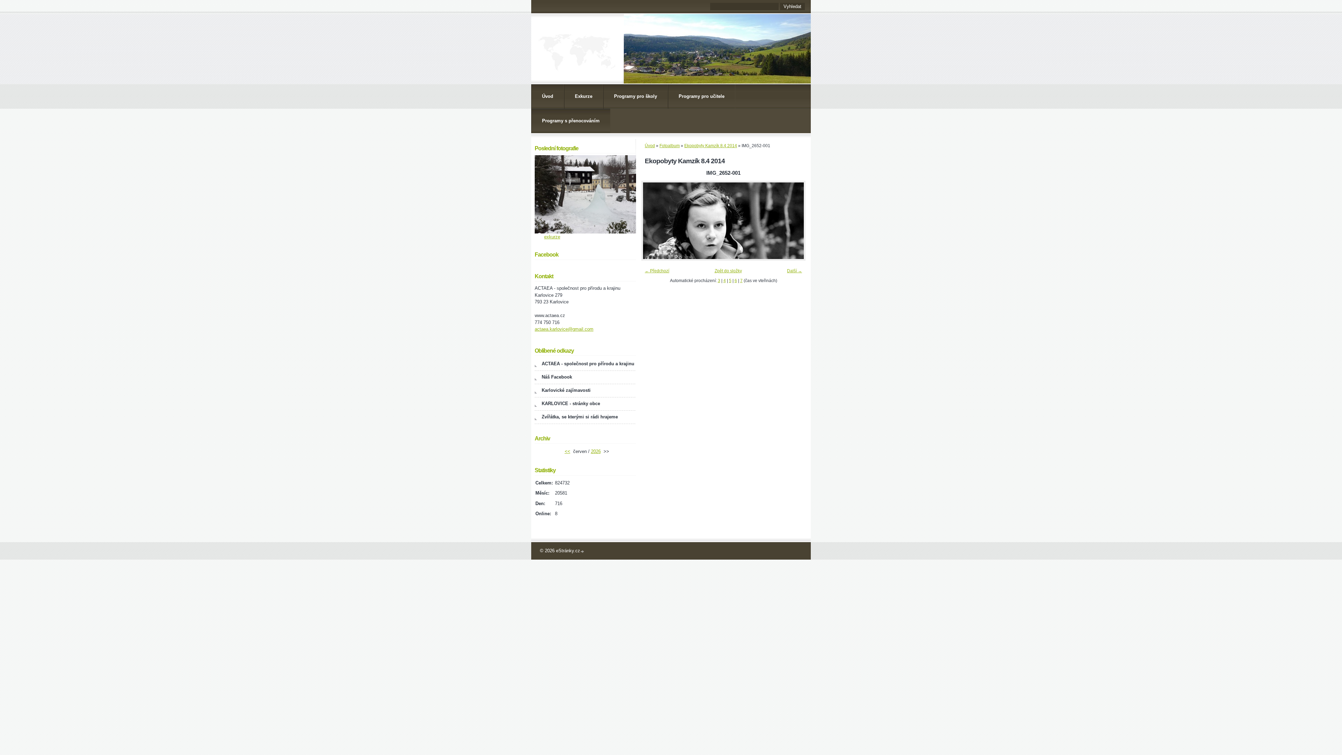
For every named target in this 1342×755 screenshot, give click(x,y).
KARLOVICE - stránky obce (571, 403)
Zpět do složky (728, 270)
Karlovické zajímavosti (566, 390)
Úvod (547, 96)
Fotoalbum (669, 145)
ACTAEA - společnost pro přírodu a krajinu (588, 363)
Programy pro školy (635, 96)
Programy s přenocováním (571, 120)
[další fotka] (794, 221)
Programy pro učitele (701, 96)
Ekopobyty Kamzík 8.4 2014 (710, 145)
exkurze (552, 236)
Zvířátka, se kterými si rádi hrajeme (580, 416)
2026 (596, 451)
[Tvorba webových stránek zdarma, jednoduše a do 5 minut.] (582, 551)
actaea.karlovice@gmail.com (564, 329)
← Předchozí (657, 270)
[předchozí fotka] (653, 221)
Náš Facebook (557, 377)
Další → (794, 270)
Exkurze (583, 96)
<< (567, 451)
